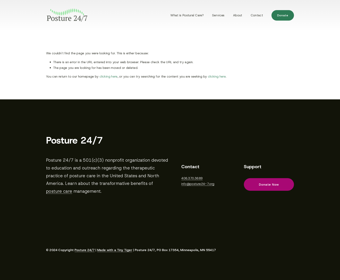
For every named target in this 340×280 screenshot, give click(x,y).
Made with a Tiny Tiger (114, 250)
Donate (282, 15)
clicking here (109, 76)
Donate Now (269, 184)
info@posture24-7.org (197, 184)
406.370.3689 (192, 178)
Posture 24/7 (85, 250)
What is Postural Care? (187, 15)
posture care (59, 191)
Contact (257, 15)
